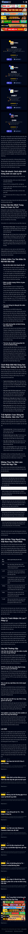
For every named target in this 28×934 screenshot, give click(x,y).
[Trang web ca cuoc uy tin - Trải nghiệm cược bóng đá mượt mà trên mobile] (6, 1)
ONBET (16, 91)
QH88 (16, 116)
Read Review (17, 59)
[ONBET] (12, 91)
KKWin (16, 43)
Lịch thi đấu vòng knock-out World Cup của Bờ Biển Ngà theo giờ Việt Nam (13, 847)
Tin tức (3, 761)
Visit (10, 59)
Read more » (4, 769)
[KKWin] (12, 43)
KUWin (16, 67)
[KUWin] (12, 67)
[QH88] (12, 116)
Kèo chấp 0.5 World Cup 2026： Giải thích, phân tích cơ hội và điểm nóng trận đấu (13, 881)
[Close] (23, 899)
